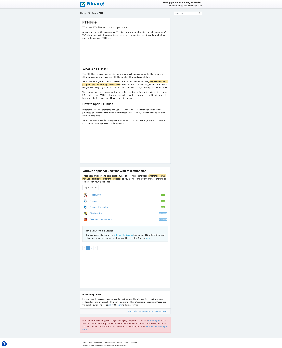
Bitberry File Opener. (123, 235)
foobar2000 (95, 195)
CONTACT (134, 342)
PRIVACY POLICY (109, 342)
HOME (84, 342)
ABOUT (126, 342)
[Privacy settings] (4, 343)
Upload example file (146, 311)
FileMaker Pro (96, 213)
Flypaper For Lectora (99, 207)
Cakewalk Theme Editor (101, 219)
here (148, 238)
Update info (132, 311)
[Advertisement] (125, 53)
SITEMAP (120, 342)
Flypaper (94, 201)
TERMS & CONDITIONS (95, 342)
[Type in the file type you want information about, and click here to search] (199, 13)
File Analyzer (154, 320)
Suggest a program (161, 311)
